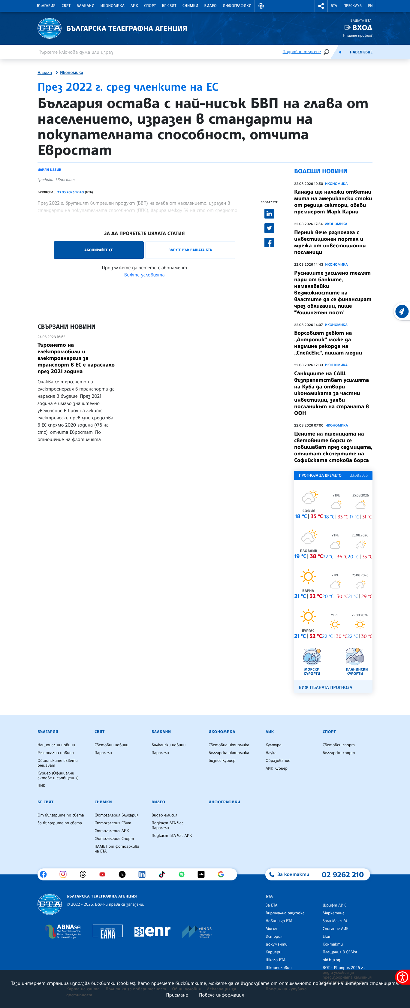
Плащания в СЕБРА (340, 952)
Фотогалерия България (117, 815)
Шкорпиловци (279, 967)
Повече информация (221, 995)
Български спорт (339, 752)
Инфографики (237, 5)
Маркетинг (333, 913)
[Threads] (85, 874)
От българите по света (61, 815)
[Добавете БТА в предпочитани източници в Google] (223, 874)
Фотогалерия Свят (113, 823)
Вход (362, 27)
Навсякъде (361, 52)
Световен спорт (339, 745)
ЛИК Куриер (277, 768)
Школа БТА (275, 960)
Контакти (333, 944)
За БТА (271, 905)
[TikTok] (164, 874)
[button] (261, 6)
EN (370, 5)
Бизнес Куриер (222, 760)
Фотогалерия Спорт (114, 838)
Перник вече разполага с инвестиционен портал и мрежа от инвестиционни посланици (330, 242)
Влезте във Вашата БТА (190, 250)
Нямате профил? (357, 35)
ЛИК (134, 5)
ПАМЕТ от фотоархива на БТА (117, 849)
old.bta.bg (331, 960)
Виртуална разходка (285, 913)
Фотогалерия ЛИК (112, 830)
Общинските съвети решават (58, 763)
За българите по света (60, 823)
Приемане (177, 995)
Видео (210, 5)
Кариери (274, 952)
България (46, 5)
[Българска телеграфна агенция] (50, 904)
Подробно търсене (302, 51)
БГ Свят (169, 5)
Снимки (190, 5)
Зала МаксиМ (335, 921)
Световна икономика (229, 745)
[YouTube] (105, 874)
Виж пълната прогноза (325, 687)
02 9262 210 (342, 874)
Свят (66, 5)
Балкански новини (168, 745)
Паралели (103, 752)
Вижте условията (144, 275)
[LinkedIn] (144, 874)
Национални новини (56, 745)
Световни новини (111, 745)
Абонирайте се (98, 250)
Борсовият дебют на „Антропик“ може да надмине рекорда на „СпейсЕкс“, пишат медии (328, 343)
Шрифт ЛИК (334, 905)
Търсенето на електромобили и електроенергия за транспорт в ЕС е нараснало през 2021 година (76, 358)
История (274, 936)
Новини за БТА (279, 921)
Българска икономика (229, 752)
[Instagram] (65, 874)
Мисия (271, 928)
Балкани (85, 5)
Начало (45, 73)
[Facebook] (45, 874)
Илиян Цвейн (49, 169)
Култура (274, 745)
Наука (271, 752)
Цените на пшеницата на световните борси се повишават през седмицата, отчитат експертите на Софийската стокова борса (333, 446)
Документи (277, 944)
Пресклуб (352, 5)
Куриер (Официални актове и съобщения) (58, 775)
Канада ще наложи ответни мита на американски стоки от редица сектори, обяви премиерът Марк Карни (333, 202)
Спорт (150, 5)
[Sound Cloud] (203, 874)
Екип (327, 936)
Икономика (113, 5)
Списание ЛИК (335, 928)
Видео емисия (164, 815)
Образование (278, 760)
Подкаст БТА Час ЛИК (172, 835)
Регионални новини (56, 752)
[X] (124, 874)
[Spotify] (184, 874)
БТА (334, 5)
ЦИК (41, 785)
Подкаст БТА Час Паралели (167, 825)
